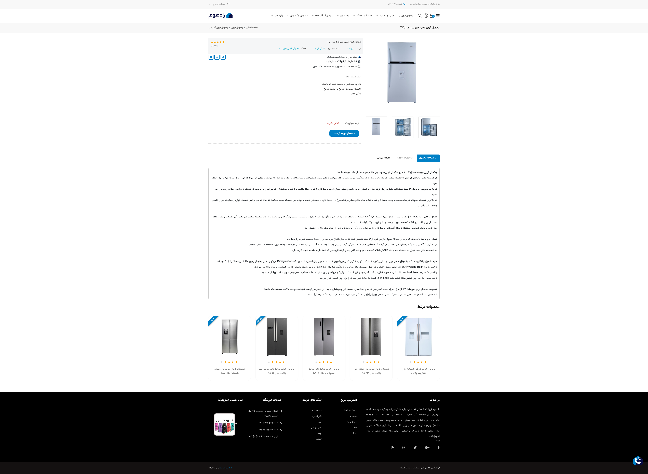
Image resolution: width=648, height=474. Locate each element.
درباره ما (353, 416)
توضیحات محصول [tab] (427, 158)
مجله (354, 428)
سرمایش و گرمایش (299, 16)
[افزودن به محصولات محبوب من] (211, 57)
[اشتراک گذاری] (223, 57)
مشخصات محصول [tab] (404, 158)
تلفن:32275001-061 (268, 423)
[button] (638, 460)
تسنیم (318, 439)
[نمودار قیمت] (217, 57)
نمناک (354, 433)
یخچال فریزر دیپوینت (289, 48)
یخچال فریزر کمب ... (218, 28)
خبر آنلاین (316, 416)
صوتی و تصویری (387, 16)
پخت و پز (344, 16)
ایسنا (319, 433)
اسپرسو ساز (316, 428)
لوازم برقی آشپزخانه (324, 16)
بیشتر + (436, 441)
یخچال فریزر (407, 16)
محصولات (316, 411)
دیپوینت (351, 48)
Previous (437, 76)
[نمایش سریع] (229, 333)
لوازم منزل (278, 16)
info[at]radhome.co (260, 437)
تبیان (319, 422)
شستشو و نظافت (364, 16)
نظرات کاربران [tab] (383, 158)
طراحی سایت (225, 468)
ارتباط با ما (352, 422)
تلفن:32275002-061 (268, 430)
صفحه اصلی (252, 28)
